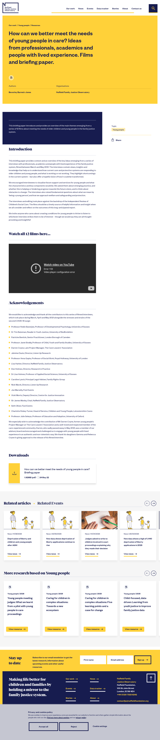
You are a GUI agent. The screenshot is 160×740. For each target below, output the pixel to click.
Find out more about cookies (58, 717)
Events (69, 688)
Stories (69, 697)
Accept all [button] (43, 726)
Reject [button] (74, 726)
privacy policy (81, 717)
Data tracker (96, 688)
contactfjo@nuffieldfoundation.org (132, 700)
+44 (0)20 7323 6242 (127, 694)
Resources (35, 25)
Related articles (17, 503)
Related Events (50, 503)
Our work (12, 25)
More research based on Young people (37, 573)
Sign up (141, 659)
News (92, 678)
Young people (24, 25)
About (93, 697)
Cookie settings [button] (100, 726)
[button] (153, 503)
